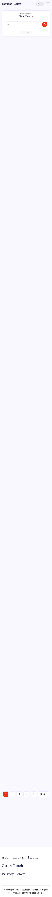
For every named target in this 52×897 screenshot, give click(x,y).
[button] (40, 4)
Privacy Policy (13, 874)
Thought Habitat (11, 3)
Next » (43, 794)
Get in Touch (12, 865)
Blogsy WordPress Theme (31, 893)
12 (34, 794)
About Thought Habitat (21, 857)
